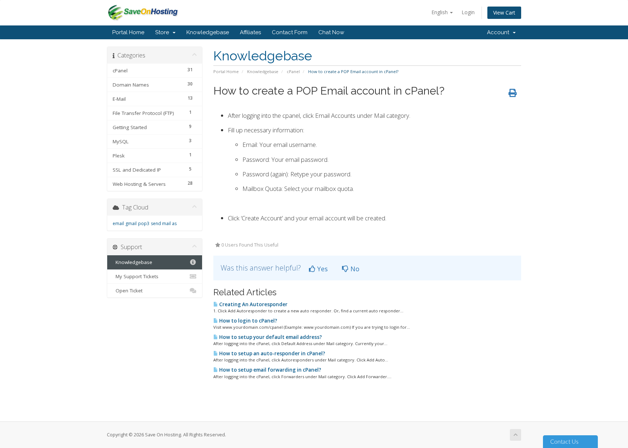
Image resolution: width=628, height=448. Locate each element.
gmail (131, 223)
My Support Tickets (135, 276)
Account (499, 32)
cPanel (293, 71)
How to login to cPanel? (247, 320)
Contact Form (289, 32)
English (440, 12)
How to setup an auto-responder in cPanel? (271, 353)
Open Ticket (127, 290)
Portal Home (128, 32)
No (354, 268)
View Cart (504, 12)
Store (163, 32)
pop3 (143, 223)
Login (468, 12)
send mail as (164, 223)
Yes (321, 268)
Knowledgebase (207, 32)
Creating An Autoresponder (252, 304)
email (118, 223)
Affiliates (250, 32)
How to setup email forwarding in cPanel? (269, 370)
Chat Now (331, 32)
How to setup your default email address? (270, 337)
